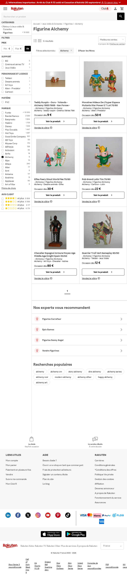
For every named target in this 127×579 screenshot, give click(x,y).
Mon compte (12, 460)
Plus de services (68, 546)
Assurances (100, 502)
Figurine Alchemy (54, 108)
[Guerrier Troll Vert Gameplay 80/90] (103, 230)
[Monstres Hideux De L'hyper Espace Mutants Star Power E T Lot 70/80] (103, 79)
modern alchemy (63, 377)
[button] (113, 2)
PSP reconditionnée (112, 565)
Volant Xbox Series (80, 566)
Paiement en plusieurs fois (18, 469)
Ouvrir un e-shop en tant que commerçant (63, 465)
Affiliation (99, 483)
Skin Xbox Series (70, 566)
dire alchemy (94, 371)
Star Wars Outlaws (60, 566)
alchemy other (85, 377)
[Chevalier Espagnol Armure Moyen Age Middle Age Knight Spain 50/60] (55, 230)
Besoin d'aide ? (50, 460)
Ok (27, 48)
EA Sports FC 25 (37, 566)
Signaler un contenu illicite (55, 474)
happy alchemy (105, 377)
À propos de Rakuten (87, 546)
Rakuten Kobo (27, 546)
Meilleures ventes (117, 44)
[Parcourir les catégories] (6, 9)
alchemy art (41, 382)
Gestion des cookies (104, 479)
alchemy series (114, 371)
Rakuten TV (40, 546)
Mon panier (11, 465)
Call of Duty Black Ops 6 (28, 566)
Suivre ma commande (16, 479)
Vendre (9, 474)
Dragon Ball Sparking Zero (48, 566)
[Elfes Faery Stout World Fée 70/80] (55, 156)
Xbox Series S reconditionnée (15, 565)
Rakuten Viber (53, 546)
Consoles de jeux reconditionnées (94, 566)
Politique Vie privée (104, 474)
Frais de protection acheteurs (57, 469)
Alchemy (39, 108)
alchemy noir (42, 377)
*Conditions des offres (105, 469)
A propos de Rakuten (105, 493)
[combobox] (59, 16)
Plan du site (48, 479)
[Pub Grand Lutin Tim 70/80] (103, 156)
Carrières (99, 460)
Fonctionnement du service (108, 497)
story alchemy (75, 371)
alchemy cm (56, 371)
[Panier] (122, 8)
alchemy (40, 371)
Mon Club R (11, 483)
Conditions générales (105, 465)
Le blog (46, 483)
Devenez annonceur (104, 488)
